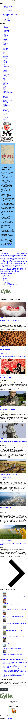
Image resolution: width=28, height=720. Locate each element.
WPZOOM (9, 718)
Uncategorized (6, 112)
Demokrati (5, 40)
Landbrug (5, 82)
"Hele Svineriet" (4, 253)
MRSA (4, 88)
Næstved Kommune (8, 92)
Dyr (3, 42)
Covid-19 (26, 253)
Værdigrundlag (6, 20)
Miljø (4, 87)
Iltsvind (5, 69)
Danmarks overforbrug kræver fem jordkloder (15, 665)
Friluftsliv (5, 58)
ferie (4, 51)
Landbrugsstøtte (16, 261)
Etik (4, 47)
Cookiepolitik (9, 283)
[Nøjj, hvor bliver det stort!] (13, 473)
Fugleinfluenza (6, 60)
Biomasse (5, 35)
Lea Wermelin (3, 263)
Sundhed (5, 104)
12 (4, 558)
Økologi (5, 93)
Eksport (1, 256)
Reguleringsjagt (7, 95)
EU (4, 257)
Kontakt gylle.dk (7, 16)
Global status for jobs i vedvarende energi (11, 377)
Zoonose (5, 119)
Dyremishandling (11, 255)
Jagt (4, 73)
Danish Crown (3, 255)
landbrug (2, 260)
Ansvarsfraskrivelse (8, 6)
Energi (4, 45)
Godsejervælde (3, 258)
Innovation (5, 70)
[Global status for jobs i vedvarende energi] (13, 373)
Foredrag (5, 13)
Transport (5, 108)
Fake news (5, 49)
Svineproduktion (7, 105)
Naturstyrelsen (11, 265)
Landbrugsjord (8, 261)
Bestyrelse (5, 7)
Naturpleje (5, 91)
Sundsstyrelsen (21, 266)
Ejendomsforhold (21, 255)
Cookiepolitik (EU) (7, 10)
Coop (4, 38)
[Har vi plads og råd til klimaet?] (13, 405)
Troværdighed (6, 109)
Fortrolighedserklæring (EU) (10, 14)
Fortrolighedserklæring (12, 286)
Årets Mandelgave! (5, 349)
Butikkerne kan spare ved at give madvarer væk (15, 669)
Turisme (5, 110)
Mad (4, 84)
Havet (4, 68)
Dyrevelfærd (6, 43)
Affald (4, 26)
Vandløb (7, 271)
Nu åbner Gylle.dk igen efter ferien (9, 320)
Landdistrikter (24, 261)
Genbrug (5, 62)
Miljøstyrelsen (20, 263)
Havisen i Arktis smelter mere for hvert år (13, 670)
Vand (4, 114)
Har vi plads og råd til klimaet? (8, 409)
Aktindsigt (5, 27)
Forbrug (5, 55)
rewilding (5, 97)
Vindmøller (5, 117)
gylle (12, 258)
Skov (4, 99)
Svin (25, 267)
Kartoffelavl (6, 74)
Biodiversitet (6, 33)
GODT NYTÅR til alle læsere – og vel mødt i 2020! (13, 356)
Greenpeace (9, 258)
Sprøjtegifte (6, 103)
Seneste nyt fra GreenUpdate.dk (12, 659)
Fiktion (4, 52)
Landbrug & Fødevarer (12, 260)
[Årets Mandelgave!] (13, 345)
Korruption (5, 77)
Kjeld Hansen (6, 15)
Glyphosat (5, 64)
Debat (4, 11)
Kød (4, 78)
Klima (4, 75)
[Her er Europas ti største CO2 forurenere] (13, 506)
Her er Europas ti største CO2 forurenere (11, 510)
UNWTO (5, 113)
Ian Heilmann (19, 258)
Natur (4, 90)
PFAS (15, 265)
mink (24, 263)
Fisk (4, 53)
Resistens (5, 96)
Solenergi (5, 101)
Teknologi (5, 106)
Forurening (6, 57)
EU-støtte (5, 48)
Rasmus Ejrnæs (19, 265)
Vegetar (5, 115)
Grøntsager (6, 66)
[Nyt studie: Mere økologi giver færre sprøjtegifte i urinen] (13, 539)
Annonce (5, 29)
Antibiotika (6, 30)
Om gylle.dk (6, 18)
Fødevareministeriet (19, 257)
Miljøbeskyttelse (12, 263)
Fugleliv (5, 61)
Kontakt (5, 280)
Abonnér (4, 689)
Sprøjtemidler (12, 267)
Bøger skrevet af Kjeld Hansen (11, 9)
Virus (4, 118)
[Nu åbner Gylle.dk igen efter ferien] (13, 316)
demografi (5, 39)
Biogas (4, 34)
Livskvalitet (6, 83)
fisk (6, 257)
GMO (4, 65)
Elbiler (4, 44)
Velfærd (12, 271)
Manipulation (6, 86)
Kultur (4, 80)
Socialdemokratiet (7, 100)
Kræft (4, 79)
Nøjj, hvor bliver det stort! (6, 477)
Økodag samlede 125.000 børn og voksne (13, 674)
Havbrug (15, 258)
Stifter (4, 19)
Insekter (5, 71)
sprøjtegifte (4, 267)
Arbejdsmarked (7, 31)
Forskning (5, 56)
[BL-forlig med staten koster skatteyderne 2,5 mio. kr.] (13, 437)
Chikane (5, 36)
